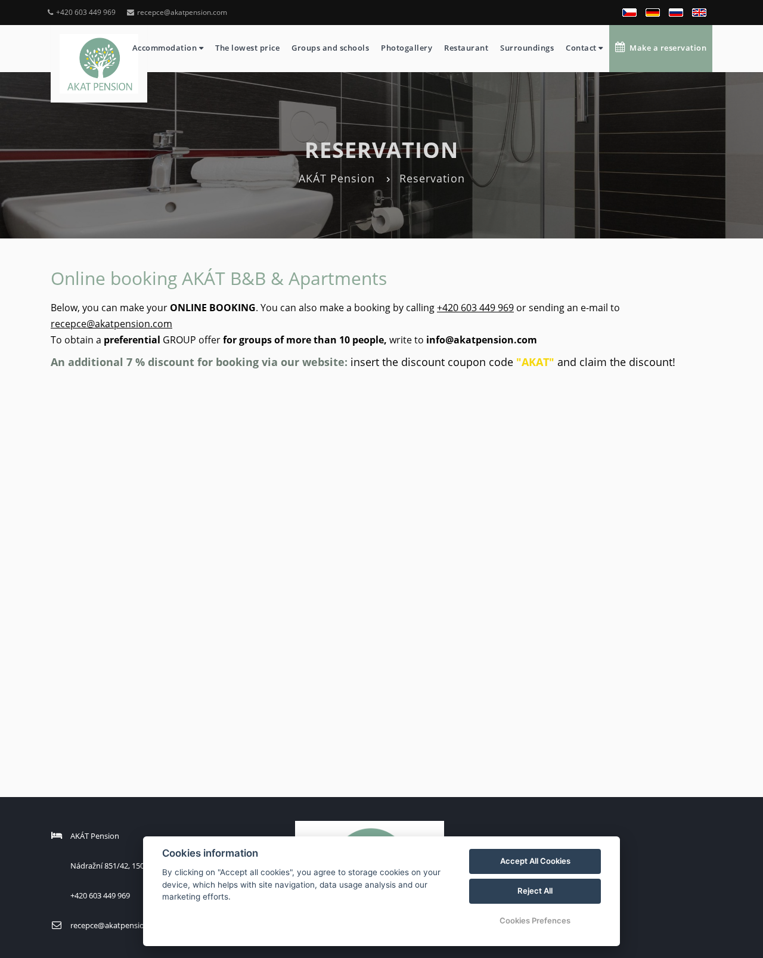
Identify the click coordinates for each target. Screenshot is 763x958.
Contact (582, 47)
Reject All (535, 890)
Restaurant (466, 47)
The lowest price (247, 47)
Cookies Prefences (535, 920)
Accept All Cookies (535, 861)
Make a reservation (665, 47)
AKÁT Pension (337, 178)
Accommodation (165, 47)
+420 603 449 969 (86, 12)
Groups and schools (330, 47)
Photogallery (406, 47)
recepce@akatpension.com (182, 12)
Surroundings (527, 47)
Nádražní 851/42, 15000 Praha (122, 865)
